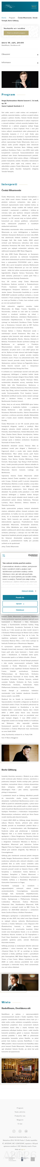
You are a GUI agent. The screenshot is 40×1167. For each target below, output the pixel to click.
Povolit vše (20, 597)
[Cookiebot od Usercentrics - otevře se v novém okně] (28, 555)
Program (12, 18)
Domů (4, 18)
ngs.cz (23, 1149)
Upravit (19, 604)
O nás (20, 1124)
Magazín (20, 1120)
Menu (34, 7)
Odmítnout (20, 610)
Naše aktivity (20, 1112)
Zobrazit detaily (27, 591)
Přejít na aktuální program (16, 33)
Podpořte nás (20, 1116)
